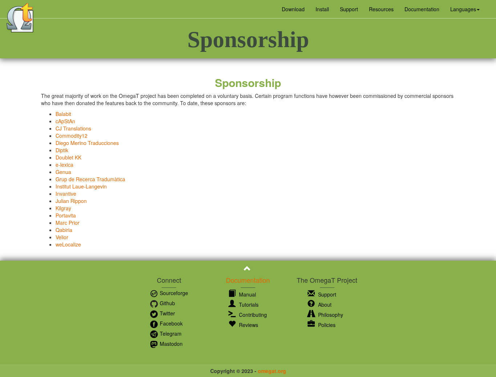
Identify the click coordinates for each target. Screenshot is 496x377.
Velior (62, 237)
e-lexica (64, 164)
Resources (381, 9)
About (324, 304)
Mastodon (170, 343)
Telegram (170, 333)
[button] (465, 9)
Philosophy (330, 314)
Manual (246, 294)
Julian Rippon (71, 200)
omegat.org (272, 370)
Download (293, 9)
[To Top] (248, 269)
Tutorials (248, 304)
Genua (63, 171)
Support (349, 9)
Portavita (66, 215)
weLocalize (68, 244)
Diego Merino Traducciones (87, 142)
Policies (326, 324)
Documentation (421, 9)
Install (322, 9)
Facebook (170, 323)
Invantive (66, 193)
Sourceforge (173, 293)
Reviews (247, 324)
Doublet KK (68, 157)
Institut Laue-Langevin (81, 186)
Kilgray (63, 208)
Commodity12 (72, 135)
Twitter (166, 313)
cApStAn (65, 121)
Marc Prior (68, 222)
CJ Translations (73, 128)
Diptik (62, 150)
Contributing (252, 314)
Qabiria (64, 229)
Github (166, 303)
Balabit (63, 113)
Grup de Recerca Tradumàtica (90, 179)
